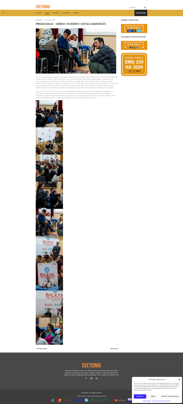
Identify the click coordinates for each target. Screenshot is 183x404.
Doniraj (76, 13)
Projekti (56, 13)
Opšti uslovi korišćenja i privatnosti (161, 401)
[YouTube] (96, 378)
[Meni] (3, 13)
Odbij (153, 396)
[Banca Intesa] (100, 399)
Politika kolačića (147, 401)
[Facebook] (86, 378)
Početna (39, 13)
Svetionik (66, 13)
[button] (179, 379)
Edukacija (39, 20)
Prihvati (139, 396)
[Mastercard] (119, 399)
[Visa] (130, 399)
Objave (47, 13)
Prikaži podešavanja (170, 396)
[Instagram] (91, 378)
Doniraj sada (141, 13)
